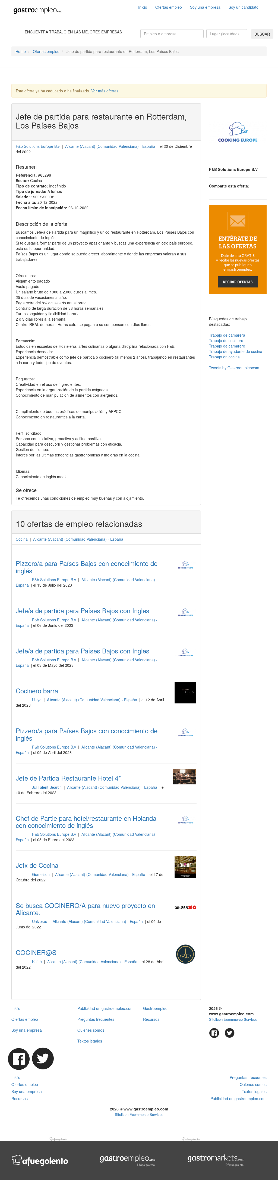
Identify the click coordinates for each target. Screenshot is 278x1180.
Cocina (22, 539)
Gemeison (41, 874)
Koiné (37, 961)
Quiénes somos (90, 1030)
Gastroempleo (155, 1008)
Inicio (142, 7)
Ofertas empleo (168, 7)
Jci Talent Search (47, 787)
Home (20, 51)
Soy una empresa (205, 7)
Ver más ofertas (104, 90)
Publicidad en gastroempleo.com (105, 1008)
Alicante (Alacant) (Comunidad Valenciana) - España (92, 699)
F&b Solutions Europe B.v (38, 146)
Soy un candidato (243, 7)
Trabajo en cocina (224, 356)
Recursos (151, 1019)
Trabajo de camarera (227, 335)
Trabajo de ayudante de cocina (235, 351)
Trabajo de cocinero (226, 340)
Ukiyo (37, 699)
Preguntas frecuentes (95, 1019)
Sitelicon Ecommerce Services (233, 1019)
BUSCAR (262, 34)
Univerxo (40, 921)
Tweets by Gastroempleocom (234, 367)
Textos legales (89, 1041)
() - (110, 146)
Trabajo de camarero (227, 346)
